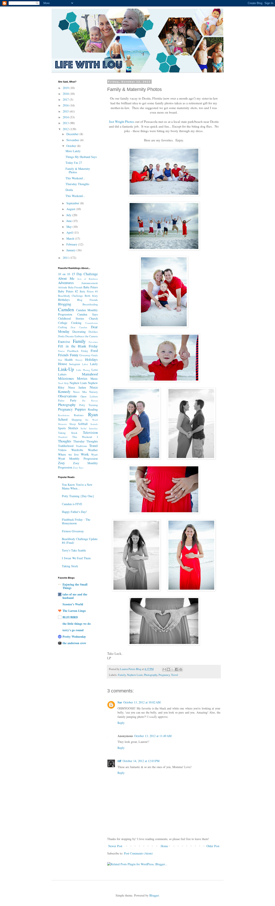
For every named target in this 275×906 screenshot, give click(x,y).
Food (94, 350)
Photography (150, 675)
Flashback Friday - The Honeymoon (76, 521)
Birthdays (64, 300)
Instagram (74, 364)
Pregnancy (164, 675)
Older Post (212, 846)
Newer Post (115, 846)
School (63, 419)
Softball (83, 424)
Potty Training (88, 405)
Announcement (89, 283)
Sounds (94, 424)
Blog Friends (87, 300)
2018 (66, 94)
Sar (120, 702)
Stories (73, 427)
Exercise (64, 341)
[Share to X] (172, 669)
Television (90, 432)
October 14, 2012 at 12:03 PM (141, 761)
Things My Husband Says (81, 157)
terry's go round (73, 630)
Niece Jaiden (77, 387)
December (72, 134)
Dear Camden (79, 327)
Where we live (68, 454)
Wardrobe (77, 450)
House (62, 363)
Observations (67, 396)
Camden (66, 309)
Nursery (93, 392)
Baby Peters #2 (68, 291)
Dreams (69, 336)
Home (164, 846)
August (71, 209)
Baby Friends (75, 287)
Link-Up (66, 369)
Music (94, 378)
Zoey (61, 462)
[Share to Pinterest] (181, 669)
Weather (93, 450)
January (71, 250)
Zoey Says (78, 467)
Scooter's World (73, 604)
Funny (74, 354)
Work (85, 454)
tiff (119, 761)
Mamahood (90, 374)
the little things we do (77, 623)
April (70, 232)
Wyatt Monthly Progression (78, 458)
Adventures (66, 282)
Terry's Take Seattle (74, 550)
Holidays (91, 359)
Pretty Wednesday (74, 636)
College (62, 323)
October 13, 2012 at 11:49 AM (152, 736)
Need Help (63, 383)
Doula (69, 190)
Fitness (61, 351)
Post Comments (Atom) (138, 853)
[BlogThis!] (168, 669)
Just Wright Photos (121, 121)
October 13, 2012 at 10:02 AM (141, 702)
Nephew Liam (135, 675)
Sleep (72, 424)
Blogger (154, 895)
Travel (174, 675)
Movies (82, 378)
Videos (62, 450)
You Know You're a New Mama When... (77, 486)
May (69, 227)
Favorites (93, 342)
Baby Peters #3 (89, 291)
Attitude (62, 287)
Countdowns (91, 323)
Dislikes (93, 332)
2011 (66, 258)
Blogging (64, 303)
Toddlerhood (65, 446)
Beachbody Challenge (70, 296)
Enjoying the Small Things (75, 586)
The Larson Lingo (74, 610)
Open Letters (89, 396)
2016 (66, 105)
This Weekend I (85, 437)
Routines (79, 415)
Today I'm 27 (74, 163)
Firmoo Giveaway (73, 531)
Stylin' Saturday (89, 428)
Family (122, 675)
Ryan (93, 414)
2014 (66, 117)
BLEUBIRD (70, 617)
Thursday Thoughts (77, 184)
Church (93, 318)
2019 (66, 88)
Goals (94, 355)
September (73, 203)
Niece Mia (80, 392)
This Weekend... (75, 178)
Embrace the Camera (86, 336)
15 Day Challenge (85, 273)
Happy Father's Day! (74, 512)
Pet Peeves (90, 400)
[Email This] (164, 669)
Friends (63, 354)
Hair (60, 359)
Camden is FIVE (72, 504)
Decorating (79, 332)
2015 (66, 111)
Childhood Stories (71, 318)
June (69, 221)
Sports (62, 428)
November (73, 140)
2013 (66, 123)
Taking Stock (67, 433)
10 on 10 (64, 274)
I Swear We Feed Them (76, 558)
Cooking (76, 323)
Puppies (80, 409)
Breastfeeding (90, 304)
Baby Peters (90, 287)
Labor (85, 364)
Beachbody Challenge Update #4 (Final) (80, 541)
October (71, 146)
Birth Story (91, 296)
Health (69, 360)
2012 (66, 129)
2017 (66, 99)
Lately (94, 364)
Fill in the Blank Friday (78, 346)
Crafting (62, 327)
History (79, 359)
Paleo (61, 400)
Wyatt (94, 454)
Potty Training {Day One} (78, 496)
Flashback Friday (77, 351)
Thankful (62, 437)
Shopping (77, 420)
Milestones (66, 378)
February (72, 244)
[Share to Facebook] (176, 669)
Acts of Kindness (87, 278)
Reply (121, 723)
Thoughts (64, 441)
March (70, 238)
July (69, 215)
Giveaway (84, 355)
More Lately (73, 151)
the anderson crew (74, 643)
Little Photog (83, 370)
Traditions (81, 446)
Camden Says (87, 314)
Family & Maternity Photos (78, 170)
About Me (66, 278)
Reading (93, 409)
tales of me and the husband (75, 596)
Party (73, 400)
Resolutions (63, 415)
